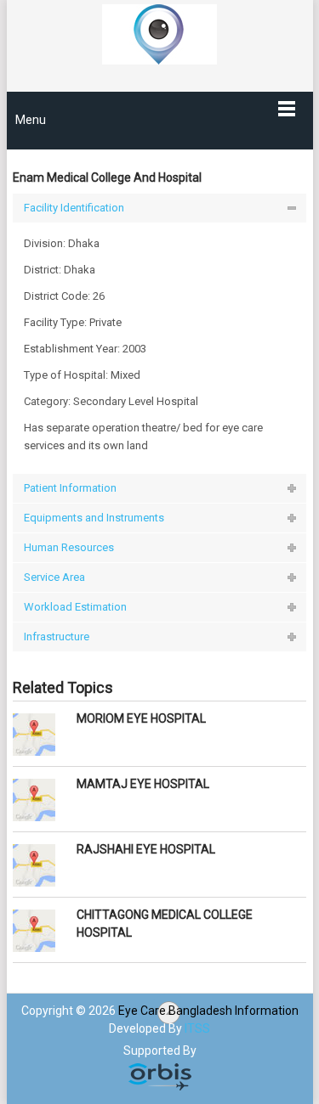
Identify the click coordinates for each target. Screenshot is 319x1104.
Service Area (54, 577)
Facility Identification (74, 207)
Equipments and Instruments (94, 517)
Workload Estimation (75, 606)
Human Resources (69, 547)
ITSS (197, 1028)
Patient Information (70, 488)
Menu (30, 120)
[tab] (160, 208)
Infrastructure (56, 636)
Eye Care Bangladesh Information (208, 1010)
